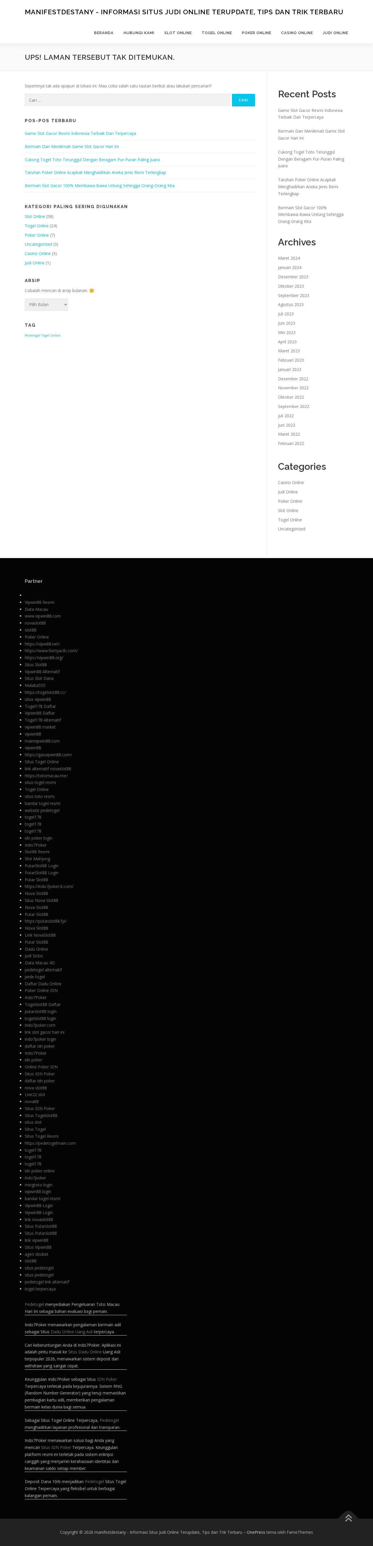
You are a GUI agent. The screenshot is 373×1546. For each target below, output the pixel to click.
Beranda (104, 33)
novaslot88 (35, 623)
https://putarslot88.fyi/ (45, 921)
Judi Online (335, 33)
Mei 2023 (286, 332)
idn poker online (40, 1171)
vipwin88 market (40, 727)
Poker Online (256, 33)
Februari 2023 (291, 360)
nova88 (32, 1101)
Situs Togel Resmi (42, 1136)
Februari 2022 (291, 443)
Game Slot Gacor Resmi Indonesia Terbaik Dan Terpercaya (80, 133)
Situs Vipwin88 (38, 1247)
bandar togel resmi (42, 803)
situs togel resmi (40, 782)
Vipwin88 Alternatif (42, 671)
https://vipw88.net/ (42, 644)
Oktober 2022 (291, 397)
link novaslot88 (39, 1219)
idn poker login (38, 838)
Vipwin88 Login (39, 1205)
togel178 (33, 817)
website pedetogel (42, 810)
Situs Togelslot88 (41, 1115)
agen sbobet (36, 1254)
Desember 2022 (293, 378)
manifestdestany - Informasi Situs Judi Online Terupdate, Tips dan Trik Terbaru (184, 12)
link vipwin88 (36, 1240)
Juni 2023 (286, 323)
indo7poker (35, 1178)
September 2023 (293, 295)
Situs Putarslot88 (41, 1226)
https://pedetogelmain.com (50, 1143)
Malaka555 (35, 685)
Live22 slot (35, 1094)
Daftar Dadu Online (43, 983)
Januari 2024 (289, 267)
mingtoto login (38, 1185)
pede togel (35, 976)
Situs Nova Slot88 (41, 900)
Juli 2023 (286, 313)
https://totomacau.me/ (46, 775)
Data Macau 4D (40, 962)
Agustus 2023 (291, 304)
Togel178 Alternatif (43, 720)
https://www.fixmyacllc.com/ (51, 650)
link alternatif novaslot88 (48, 768)
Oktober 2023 (291, 286)
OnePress (256, 1532)
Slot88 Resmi (37, 851)
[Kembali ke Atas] (348, 1518)
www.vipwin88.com (43, 616)
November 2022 (293, 388)
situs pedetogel (39, 1268)
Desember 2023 (293, 276)
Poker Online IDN (41, 990)
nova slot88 (36, 1088)
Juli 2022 (286, 415)
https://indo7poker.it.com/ (49, 886)
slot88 (30, 630)
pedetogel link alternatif (47, 1282)
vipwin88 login (38, 1191)
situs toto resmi (39, 796)
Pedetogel (32, 335)
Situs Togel (35, 1129)
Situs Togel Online (42, 761)
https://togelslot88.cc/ (45, 692)
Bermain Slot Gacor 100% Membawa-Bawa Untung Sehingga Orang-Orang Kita (100, 185)
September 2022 (293, 406)
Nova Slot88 (36, 893)
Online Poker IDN (41, 1067)
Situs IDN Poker (40, 1074)
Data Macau (36, 609)
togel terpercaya (40, 1289)
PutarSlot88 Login (42, 865)
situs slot (33, 1122)
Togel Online (217, 33)
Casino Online (297, 33)
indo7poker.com (40, 1025)
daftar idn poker (40, 1046)
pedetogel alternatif (43, 969)
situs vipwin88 (38, 699)
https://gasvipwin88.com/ (48, 754)
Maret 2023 (289, 350)
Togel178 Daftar (40, 706)
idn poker (33, 1060)
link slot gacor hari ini (44, 1032)
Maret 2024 (289, 258)
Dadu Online (36, 949)
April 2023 (287, 341)
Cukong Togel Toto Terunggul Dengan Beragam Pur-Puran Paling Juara (92, 159)
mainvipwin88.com (42, 741)
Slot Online (178, 33)
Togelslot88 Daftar (43, 1004)
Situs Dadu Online (85, 1352)
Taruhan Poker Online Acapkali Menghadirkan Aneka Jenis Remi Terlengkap (95, 172)
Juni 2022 (286, 425)
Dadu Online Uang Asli (72, 1331)
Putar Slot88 (36, 879)
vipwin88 (33, 734)
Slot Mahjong (37, 858)
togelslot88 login (40, 1018)
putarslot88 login (41, 1011)
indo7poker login (40, 1039)
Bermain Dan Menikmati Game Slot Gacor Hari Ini (72, 146)
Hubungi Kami (139, 33)
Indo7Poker (36, 845)
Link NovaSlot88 (40, 935)
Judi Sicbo (34, 955)
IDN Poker (107, 1379)
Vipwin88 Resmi (39, 602)
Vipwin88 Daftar (40, 713)
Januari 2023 (289, 369)
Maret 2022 (289, 434)
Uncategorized (38, 244)
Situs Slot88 (36, 664)
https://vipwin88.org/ (44, 657)
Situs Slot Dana (39, 678)
